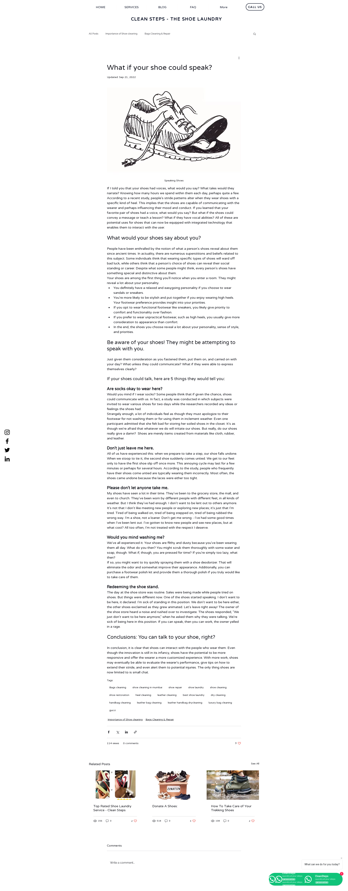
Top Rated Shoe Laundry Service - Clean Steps (112, 808)
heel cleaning (143, 695)
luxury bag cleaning (220, 702)
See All (255, 763)
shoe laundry (196, 687)
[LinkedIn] (7, 458)
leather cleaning (167, 695)
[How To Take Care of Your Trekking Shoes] (233, 785)
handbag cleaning (120, 702)
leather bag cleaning (149, 702)
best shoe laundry (193, 695)
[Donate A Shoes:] (174, 785)
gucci (112, 710)
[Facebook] (7, 441)
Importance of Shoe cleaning (121, 33)
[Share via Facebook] (108, 732)
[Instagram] (7, 432)
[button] (254, 33)
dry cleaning (218, 695)
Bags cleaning (117, 687)
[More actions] (239, 58)
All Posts (93, 33)
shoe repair (175, 687)
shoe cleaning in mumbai (147, 687)
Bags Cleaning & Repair (157, 33)
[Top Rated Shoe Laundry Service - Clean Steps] (115, 785)
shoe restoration (119, 695)
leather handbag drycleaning (185, 702)
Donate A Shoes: (165, 806)
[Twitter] (7, 450)
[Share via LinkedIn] (126, 732)
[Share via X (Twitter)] (117, 732)
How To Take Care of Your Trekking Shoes (231, 808)
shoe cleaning (218, 687)
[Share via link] (135, 732)
